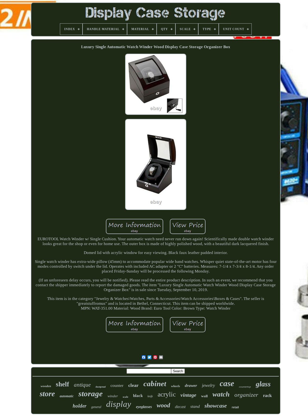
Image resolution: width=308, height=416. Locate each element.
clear (133, 385)
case (227, 383)
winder (113, 396)
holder (79, 406)
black (138, 395)
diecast (180, 407)
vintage (188, 395)
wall (204, 396)
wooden (46, 386)
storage (90, 393)
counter (116, 385)
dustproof (101, 386)
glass (263, 384)
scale (125, 396)
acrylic (167, 394)
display (118, 404)
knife (150, 396)
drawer (191, 385)
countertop (245, 386)
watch (221, 394)
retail (235, 407)
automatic (67, 396)
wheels (175, 386)
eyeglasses (144, 407)
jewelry (208, 385)
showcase (216, 406)
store (47, 393)
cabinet (154, 383)
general (96, 407)
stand (195, 406)
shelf (62, 384)
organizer (246, 394)
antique (82, 385)
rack (267, 395)
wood (163, 405)
